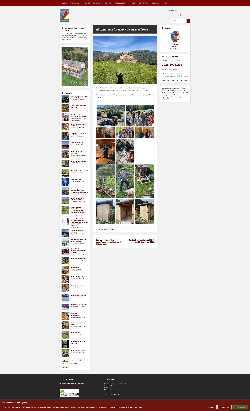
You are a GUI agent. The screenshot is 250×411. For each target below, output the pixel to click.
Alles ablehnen (224, 407)
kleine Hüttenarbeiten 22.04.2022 (78, 231)
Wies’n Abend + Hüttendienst (75, 314)
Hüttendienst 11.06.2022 (78, 277)
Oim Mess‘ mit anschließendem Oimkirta (79, 115)
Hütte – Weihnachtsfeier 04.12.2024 (79, 152)
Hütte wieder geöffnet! (78, 295)
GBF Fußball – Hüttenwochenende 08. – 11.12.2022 (79, 250)
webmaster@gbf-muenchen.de (128, 394)
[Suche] (188, 21)
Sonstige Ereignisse (75, 120)
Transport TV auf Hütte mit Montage (78, 134)
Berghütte (97, 3)
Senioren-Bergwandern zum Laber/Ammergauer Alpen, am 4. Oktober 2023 (108, 242)
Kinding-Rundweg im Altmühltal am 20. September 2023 (141, 241)
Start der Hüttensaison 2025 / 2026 (78, 106)
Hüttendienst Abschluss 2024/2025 (78, 125)
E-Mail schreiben (175, 49)
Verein (64, 3)
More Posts (65, 367)
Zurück (98, 238)
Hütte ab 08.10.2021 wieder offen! (79, 323)
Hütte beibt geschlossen (79, 304)
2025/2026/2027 (173, 65)
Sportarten (74, 3)
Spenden (133, 3)
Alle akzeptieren (240, 407)
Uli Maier (175, 44)
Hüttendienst (75, 332)
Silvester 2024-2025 (77, 142)
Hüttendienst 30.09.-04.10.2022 (76, 268)
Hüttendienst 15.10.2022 (78, 258)
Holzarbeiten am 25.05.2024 (79, 170)
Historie (165, 3)
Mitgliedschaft (120, 3)
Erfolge (108, 3)
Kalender (155, 3)
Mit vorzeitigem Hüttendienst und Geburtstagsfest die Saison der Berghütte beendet (78, 210)
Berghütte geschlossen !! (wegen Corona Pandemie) (75, 360)
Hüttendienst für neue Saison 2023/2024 (78, 199)
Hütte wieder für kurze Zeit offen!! (78, 342)
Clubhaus (86, 3)
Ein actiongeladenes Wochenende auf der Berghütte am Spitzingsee (79, 190)
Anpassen (211, 407)
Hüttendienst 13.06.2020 (78, 351)
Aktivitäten (143, 3)
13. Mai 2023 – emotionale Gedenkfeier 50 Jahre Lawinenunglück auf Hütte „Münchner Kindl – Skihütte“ (79, 222)
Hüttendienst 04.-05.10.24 (79, 161)
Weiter (152, 238)
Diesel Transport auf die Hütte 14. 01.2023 (78, 240)
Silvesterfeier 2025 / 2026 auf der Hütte (79, 97)
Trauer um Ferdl (76, 179)
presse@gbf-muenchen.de (124, 390)
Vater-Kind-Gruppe (77, 286)
